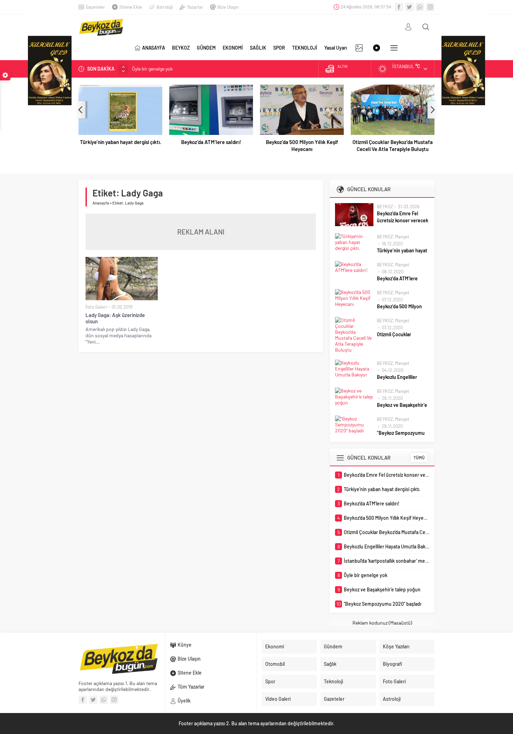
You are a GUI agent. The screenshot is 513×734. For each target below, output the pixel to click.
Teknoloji (333, 681)
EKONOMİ (233, 48)
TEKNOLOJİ (304, 48)
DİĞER (394, 48)
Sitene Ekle (130, 7)
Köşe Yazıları (396, 646)
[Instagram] (430, 7)
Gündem (333, 646)
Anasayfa (100, 202)
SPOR (279, 48)
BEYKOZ (181, 48)
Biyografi (392, 664)
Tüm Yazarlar (191, 687)
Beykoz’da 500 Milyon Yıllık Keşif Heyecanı (302, 145)
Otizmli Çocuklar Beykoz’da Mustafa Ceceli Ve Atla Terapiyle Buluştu (392, 145)
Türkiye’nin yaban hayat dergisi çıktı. (120, 142)
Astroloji (164, 7)
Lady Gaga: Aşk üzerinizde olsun (115, 318)
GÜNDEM (206, 48)
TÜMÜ (419, 457)
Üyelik (184, 701)
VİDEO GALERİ (376, 48)
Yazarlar (195, 7)
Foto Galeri (96, 307)
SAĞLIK (258, 48)
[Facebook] (399, 7)
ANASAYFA (153, 48)
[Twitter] (409, 7)
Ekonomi (274, 646)
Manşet (402, 236)
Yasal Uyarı (335, 48)
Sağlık (330, 664)
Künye (185, 645)
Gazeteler (95, 7)
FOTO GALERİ (359, 48)
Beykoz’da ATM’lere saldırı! (211, 142)
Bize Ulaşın (228, 7)
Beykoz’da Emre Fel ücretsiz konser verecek (402, 216)
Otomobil (275, 664)
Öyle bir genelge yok (152, 69)
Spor (270, 681)
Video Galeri (278, 699)
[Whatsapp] (420, 7)
